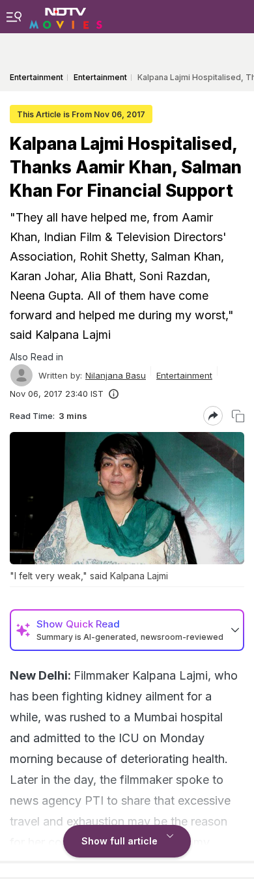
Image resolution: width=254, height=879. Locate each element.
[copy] (238, 416)
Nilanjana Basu (115, 375)
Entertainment (184, 375)
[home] (65, 16)
